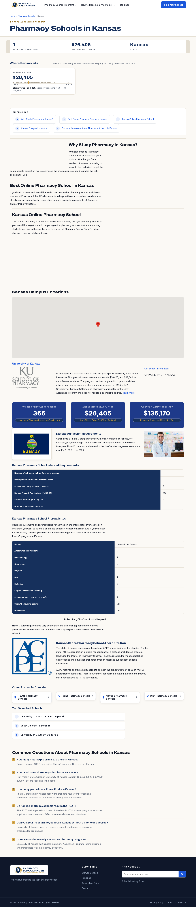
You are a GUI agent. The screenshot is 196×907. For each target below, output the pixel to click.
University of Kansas (26, 363)
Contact (86, 888)
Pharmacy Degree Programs (59, 5)
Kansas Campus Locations (34, 128)
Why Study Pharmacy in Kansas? (37, 119)
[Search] (182, 874)
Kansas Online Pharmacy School (138, 119)
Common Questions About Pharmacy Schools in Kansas (89, 128)
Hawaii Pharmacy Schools (28, 697)
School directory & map (133, 881)
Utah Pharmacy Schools (163, 695)
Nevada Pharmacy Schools (116, 697)
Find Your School (173, 5)
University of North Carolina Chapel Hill (43, 716)
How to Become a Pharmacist (96, 5)
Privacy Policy (156, 902)
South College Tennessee (36, 725)
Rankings (124, 5)
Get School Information (156, 368)
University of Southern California (39, 734)
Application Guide (91, 883)
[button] (98, 325)
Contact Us (180, 902)
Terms (169, 902)
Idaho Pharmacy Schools (76, 695)
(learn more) (129, 392)
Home (12, 16)
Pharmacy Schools (26, 16)
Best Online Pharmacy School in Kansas (87, 119)
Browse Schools (90, 873)
